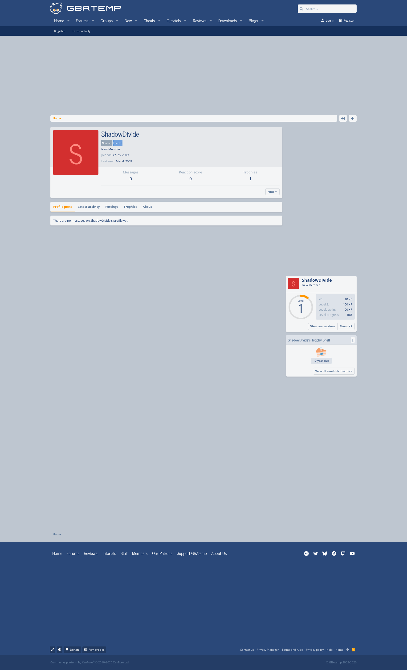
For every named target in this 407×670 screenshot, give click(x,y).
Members (140, 553)
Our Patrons (162, 553)
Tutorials (109, 553)
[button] (68, 20)
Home (57, 553)
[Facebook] (207, 662)
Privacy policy (315, 650)
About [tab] (147, 207)
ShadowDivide (317, 280)
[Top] (347, 649)
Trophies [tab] (130, 207)
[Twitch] (228, 662)
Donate (75, 650)
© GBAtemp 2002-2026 (341, 662)
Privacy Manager (268, 650)
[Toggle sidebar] (343, 118)
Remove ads (97, 650)
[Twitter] (239, 662)
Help (329, 650)
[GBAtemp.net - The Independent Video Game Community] (85, 9)
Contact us (247, 650)
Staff (124, 553)
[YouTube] (249, 662)
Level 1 (117, 143)
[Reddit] (218, 662)
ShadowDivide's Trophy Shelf (309, 339)
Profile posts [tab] (62, 207)
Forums (73, 553)
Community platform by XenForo (89, 662)
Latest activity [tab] (89, 207)
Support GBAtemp (192, 553)
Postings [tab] (111, 207)
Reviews (91, 553)
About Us (219, 553)
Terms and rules (292, 650)
